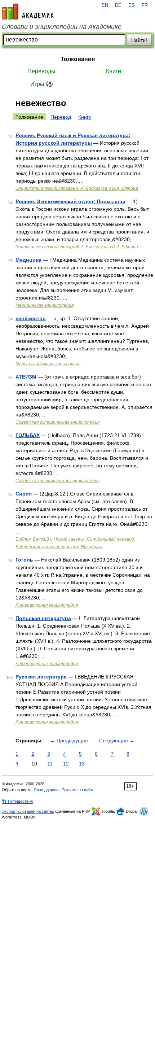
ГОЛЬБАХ (27, 435)
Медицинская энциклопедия (44, 305)
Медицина (28, 260)
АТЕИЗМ (25, 377)
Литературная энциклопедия (46, 605)
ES (131, 5)
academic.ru (28, 11)
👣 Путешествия (17, 801)
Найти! (139, 40)
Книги (113, 71)
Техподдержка (46, 789)
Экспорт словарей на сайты (27, 811)
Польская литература (43, 618)
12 (66, 764)
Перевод (60, 117)
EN (105, 5)
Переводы (41, 71)
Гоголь (24, 560)
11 (50, 764)
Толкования (78, 59)
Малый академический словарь (47, 363)
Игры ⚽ (41, 84)
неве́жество (30, 318)
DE (118, 5)
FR (145, 5)
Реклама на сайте (78, 789)
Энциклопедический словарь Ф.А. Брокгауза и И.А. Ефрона (76, 188)
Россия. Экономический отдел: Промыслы (70, 201)
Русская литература (41, 677)
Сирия (23, 494)
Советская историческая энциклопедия (57, 422)
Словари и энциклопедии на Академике (61, 26)
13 (82, 764)
